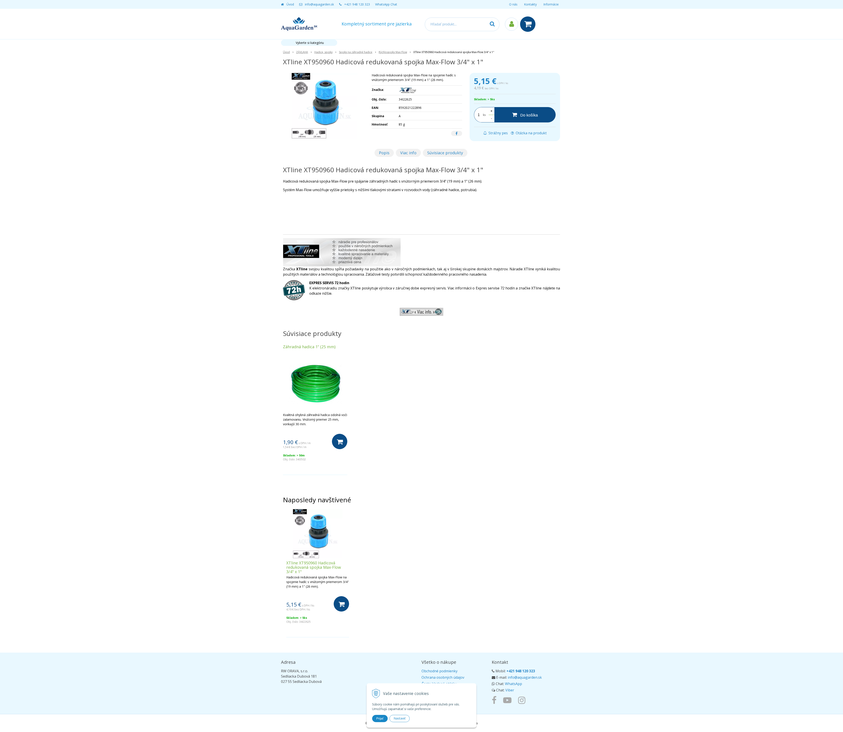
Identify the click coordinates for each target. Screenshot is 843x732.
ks (484, 115)
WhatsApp (513, 683)
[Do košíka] (339, 441)
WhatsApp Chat (386, 4)
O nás (513, 4)
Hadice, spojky (323, 52)
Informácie (551, 4)
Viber (509, 690)
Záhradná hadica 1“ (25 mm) (309, 346)
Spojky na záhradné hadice (355, 52)
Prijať (380, 718)
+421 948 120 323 (357, 4)
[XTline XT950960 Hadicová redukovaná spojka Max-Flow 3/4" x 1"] (324, 106)
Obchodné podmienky (440, 671)
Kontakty (530, 4)
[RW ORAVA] (495, 700)
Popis (384, 152)
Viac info (408, 152)
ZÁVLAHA (302, 52)
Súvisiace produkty (445, 152)
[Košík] (529, 24)
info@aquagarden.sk (319, 4)
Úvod (290, 4)
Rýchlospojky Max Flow (393, 52)
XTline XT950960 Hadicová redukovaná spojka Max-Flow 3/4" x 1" (313, 567)
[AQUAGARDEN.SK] (523, 700)
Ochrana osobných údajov (443, 677)
